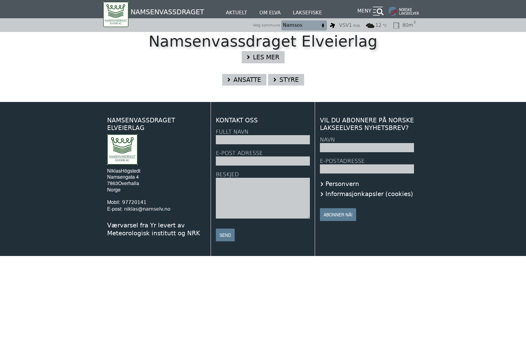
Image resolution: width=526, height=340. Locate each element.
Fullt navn (232, 131)
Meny (364, 11)
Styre (289, 79)
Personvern (342, 184)
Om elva (270, 13)
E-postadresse (342, 161)
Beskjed (227, 174)
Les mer (266, 57)
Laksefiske (307, 13)
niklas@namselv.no (147, 209)
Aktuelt (236, 13)
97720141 (134, 202)
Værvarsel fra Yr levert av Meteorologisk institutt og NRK (153, 229)
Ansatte (247, 79)
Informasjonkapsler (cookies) (369, 194)
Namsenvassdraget (167, 12)
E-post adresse (239, 153)
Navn (327, 139)
